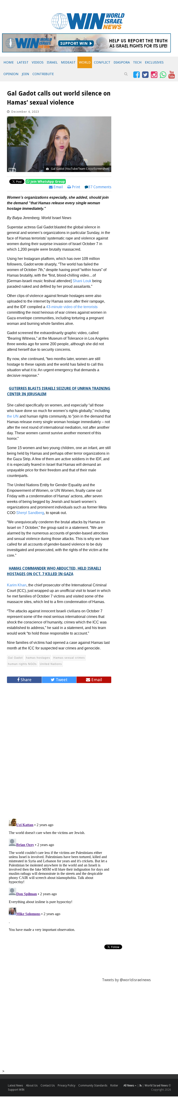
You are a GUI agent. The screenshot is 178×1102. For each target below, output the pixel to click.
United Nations (51, 664)
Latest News (15, 1085)
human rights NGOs (22, 664)
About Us (32, 1085)
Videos (38, 62)
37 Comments (99, 187)
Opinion (11, 74)
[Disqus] (59, 749)
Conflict (102, 62)
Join (25, 74)
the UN (13, 416)
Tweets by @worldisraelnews (126, 980)
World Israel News (156, 1085)
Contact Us (48, 1085)
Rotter (114, 1085)
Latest (23, 62)
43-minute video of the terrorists (72, 307)
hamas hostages (38, 657)
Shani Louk (82, 281)
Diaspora (122, 62)
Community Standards (92, 1085)
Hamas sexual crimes (69, 657)
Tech (137, 62)
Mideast (68, 62)
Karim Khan (16, 585)
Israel (52, 62)
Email (58, 187)
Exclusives (154, 62)
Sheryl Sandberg (30, 513)
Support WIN (16, 1089)
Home (8, 62)
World (85, 62)
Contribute (43, 74)
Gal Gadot (15, 657)
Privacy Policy (66, 1085)
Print (75, 187)
